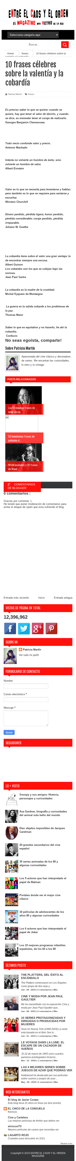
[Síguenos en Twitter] (23, 634)
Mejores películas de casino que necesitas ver (33, 1129)
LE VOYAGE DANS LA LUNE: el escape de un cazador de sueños (42, 1045)
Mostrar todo (66, 1143)
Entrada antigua (63, 597)
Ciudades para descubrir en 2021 (26, 1138)
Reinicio (12, 1112)
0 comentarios (44, 990)
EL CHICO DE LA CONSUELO (26, 1108)
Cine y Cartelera (18, 1117)
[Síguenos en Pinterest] (51, 634)
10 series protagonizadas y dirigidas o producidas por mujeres (43, 1021)
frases (31, 94)
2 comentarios (45, 1082)
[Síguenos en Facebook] (10, 634)
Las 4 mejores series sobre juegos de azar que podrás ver (46, 1068)
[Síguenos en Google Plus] (37, 634)
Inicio (41, 597)
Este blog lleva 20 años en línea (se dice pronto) (34, 1103)
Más (56, 990)
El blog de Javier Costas (23, 1099)
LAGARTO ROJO (18, 1135)
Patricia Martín (32, 649)
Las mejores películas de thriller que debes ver (33, 1120)
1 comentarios (44, 1036)
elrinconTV (15, 1126)
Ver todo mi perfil (29, 655)
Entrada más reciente (16, 597)
